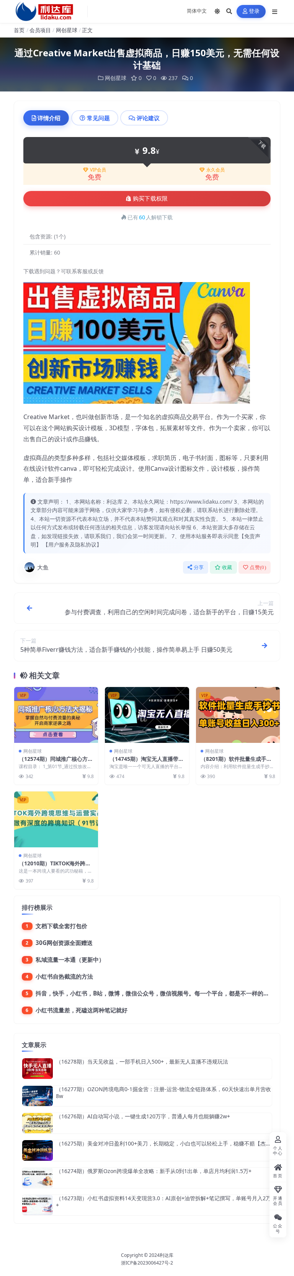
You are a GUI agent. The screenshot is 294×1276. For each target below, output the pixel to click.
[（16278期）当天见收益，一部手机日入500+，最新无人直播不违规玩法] (37, 1068)
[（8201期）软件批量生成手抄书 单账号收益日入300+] (238, 715)
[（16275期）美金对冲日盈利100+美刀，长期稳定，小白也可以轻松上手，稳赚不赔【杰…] (37, 1150)
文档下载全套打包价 (61, 926)
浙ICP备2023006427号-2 (147, 1263)
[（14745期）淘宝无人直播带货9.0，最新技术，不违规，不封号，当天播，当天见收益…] (147, 715)
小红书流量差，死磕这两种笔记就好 (81, 1010)
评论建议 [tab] (148, 118)
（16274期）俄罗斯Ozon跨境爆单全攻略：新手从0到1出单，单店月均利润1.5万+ (154, 1171)
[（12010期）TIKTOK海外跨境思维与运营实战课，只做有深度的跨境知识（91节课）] (56, 819)
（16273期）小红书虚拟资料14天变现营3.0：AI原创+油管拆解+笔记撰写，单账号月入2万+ (163, 1201)
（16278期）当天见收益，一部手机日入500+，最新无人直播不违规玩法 (142, 1061)
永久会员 (215, 170)
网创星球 (66, 30)
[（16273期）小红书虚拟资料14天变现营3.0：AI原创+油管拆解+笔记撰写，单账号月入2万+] (37, 1205)
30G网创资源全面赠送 (64, 942)
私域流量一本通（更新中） (70, 959)
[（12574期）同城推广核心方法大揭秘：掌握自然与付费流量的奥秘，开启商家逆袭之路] (56, 715)
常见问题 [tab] (98, 118)
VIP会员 (98, 170)
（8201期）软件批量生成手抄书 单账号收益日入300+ (236, 762)
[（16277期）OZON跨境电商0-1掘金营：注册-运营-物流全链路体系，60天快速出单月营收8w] (37, 1096)
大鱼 (43, 567)
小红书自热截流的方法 (64, 976)
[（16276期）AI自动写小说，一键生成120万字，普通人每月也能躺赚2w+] (37, 1123)
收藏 (227, 567)
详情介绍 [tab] (49, 118)
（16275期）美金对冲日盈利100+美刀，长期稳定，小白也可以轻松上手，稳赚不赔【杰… (163, 1143)
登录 (254, 11)
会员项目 (40, 30)
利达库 (166, 1255)
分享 (199, 567)
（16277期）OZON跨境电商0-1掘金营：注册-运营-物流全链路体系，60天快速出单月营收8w (163, 1092)
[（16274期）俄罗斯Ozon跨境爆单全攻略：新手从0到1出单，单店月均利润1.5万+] (37, 1178)
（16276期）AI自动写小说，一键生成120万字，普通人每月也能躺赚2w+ (143, 1116)
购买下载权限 (150, 199)
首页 (19, 30)
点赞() (258, 567)
